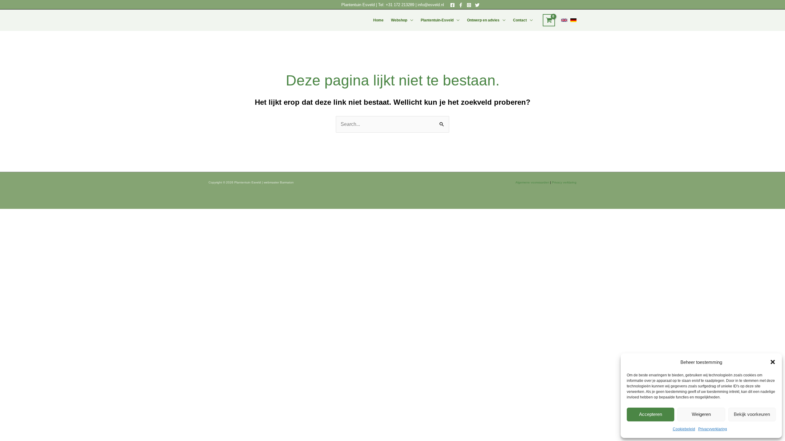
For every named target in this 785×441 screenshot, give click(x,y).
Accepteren (650, 414)
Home (378, 20)
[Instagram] (469, 5)
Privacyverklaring (712, 429)
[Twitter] (477, 5)
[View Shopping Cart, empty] (549, 20)
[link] (564, 20)
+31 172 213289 (400, 4)
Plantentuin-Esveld (437, 20)
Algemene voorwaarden (532, 182)
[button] (773, 362)
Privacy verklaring (564, 182)
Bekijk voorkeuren (752, 414)
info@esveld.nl (431, 4)
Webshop (399, 20)
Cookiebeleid (684, 429)
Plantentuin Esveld (358, 4)
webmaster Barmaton (279, 182)
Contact (520, 20)
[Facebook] (452, 5)
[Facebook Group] (460, 5)
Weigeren (701, 414)
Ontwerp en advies (483, 20)
